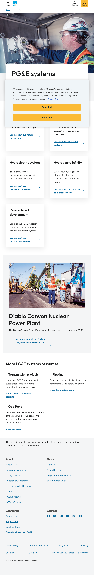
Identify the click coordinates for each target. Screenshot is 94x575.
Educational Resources (17, 480)
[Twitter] (55, 516)
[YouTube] (67, 516)
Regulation (64, 545)
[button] (8, 3)
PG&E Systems (13, 496)
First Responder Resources (19, 486)
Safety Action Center (57, 480)
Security (10, 552)
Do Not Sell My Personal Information (70, 552)
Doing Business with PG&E (19, 532)
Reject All (47, 117)
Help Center (12, 521)
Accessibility (12, 545)
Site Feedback (13, 526)
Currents (51, 464)
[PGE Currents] (80, 516)
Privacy (84, 545)
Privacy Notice (54, 99)
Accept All (47, 107)
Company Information (16, 470)
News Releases (55, 470)
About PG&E (12, 464)
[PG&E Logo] (15, 3)
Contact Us (11, 516)
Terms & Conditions (38, 545)
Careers (10, 491)
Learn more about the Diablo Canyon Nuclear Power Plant (30, 341)
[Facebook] (48, 516)
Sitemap (33, 552)
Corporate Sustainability (59, 475)
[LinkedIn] (61, 516)
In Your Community (15, 502)
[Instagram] (74, 516)
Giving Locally (13, 475)
